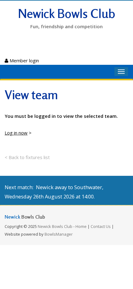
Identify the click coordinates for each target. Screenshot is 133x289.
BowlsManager (59, 234)
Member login (23, 60)
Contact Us (101, 226)
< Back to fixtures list (27, 157)
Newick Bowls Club (66, 13)
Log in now (16, 133)
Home (81, 226)
